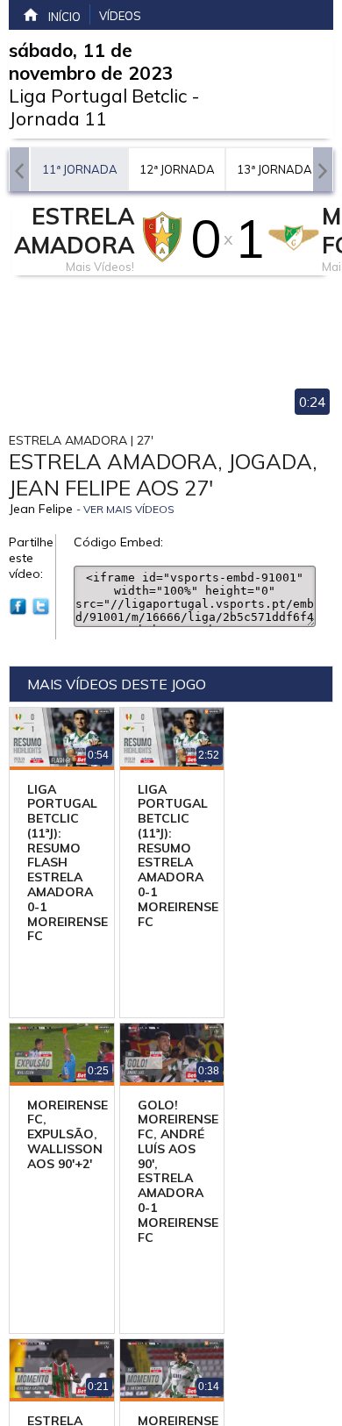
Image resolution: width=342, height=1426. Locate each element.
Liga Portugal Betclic (98, 95)
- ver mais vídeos (125, 509)
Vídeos (120, 16)
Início (64, 17)
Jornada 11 (58, 118)
